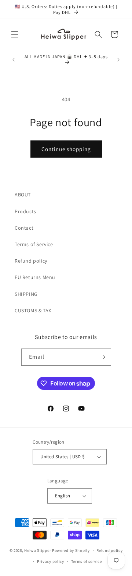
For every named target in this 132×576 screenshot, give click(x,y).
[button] (15, 34)
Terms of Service (34, 244)
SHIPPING (26, 294)
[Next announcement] (118, 60)
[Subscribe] (103, 357)
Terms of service (86, 561)
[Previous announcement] (14, 60)
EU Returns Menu (35, 277)
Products (25, 211)
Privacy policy (50, 561)
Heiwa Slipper (37, 550)
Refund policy (31, 260)
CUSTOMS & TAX (33, 310)
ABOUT (23, 194)
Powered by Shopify (71, 550)
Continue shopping (66, 149)
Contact (24, 228)
